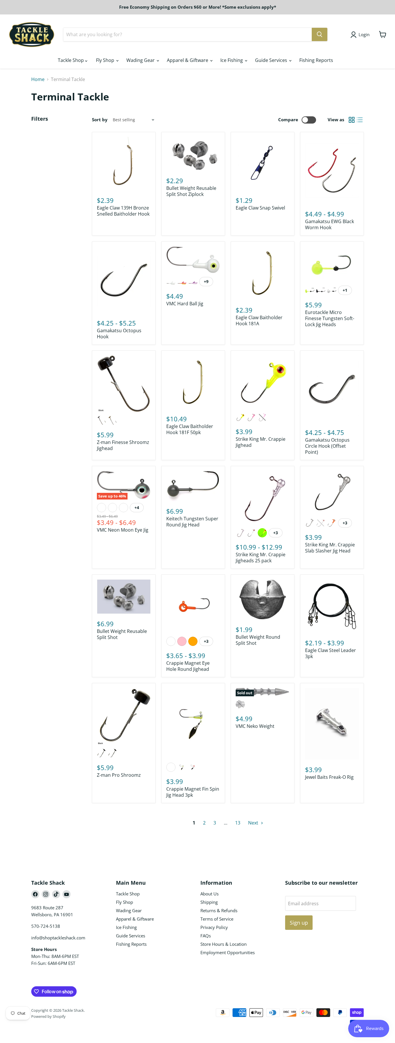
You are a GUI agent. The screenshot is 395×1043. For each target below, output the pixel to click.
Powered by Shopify (48, 1016)
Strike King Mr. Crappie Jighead (260, 442)
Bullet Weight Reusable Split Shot (122, 634)
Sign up (299, 922)
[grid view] (352, 120)
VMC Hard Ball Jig (184, 303)
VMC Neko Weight (255, 726)
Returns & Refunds (218, 910)
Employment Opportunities (227, 952)
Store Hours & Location (223, 944)
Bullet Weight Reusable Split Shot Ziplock (191, 191)
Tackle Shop (71, 60)
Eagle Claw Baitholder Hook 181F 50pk (189, 429)
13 (237, 823)
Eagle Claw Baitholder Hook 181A (259, 320)
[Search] (319, 34)
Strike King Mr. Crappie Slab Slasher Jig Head (330, 547)
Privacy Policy (214, 927)
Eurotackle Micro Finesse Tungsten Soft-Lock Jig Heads (329, 318)
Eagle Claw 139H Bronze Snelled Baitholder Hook (123, 211)
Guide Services (271, 60)
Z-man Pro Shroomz (119, 775)
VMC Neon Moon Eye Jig (122, 530)
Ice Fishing (232, 60)
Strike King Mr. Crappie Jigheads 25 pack (260, 557)
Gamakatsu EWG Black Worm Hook (329, 224)
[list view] (360, 120)
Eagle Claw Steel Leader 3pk (330, 653)
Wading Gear (141, 60)
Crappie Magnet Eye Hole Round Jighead (188, 666)
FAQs (205, 936)
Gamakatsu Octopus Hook (119, 333)
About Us (209, 894)
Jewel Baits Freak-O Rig (329, 777)
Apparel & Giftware (188, 60)
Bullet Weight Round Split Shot (258, 640)
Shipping (209, 902)
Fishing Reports (316, 60)
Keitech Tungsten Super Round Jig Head (192, 521)
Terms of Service (216, 919)
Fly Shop (105, 60)
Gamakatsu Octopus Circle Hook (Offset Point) (327, 446)
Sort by (100, 119)
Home (38, 79)
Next (253, 823)
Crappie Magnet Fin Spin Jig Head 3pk (192, 792)
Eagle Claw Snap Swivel (260, 208)
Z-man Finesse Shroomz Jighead (123, 445)
